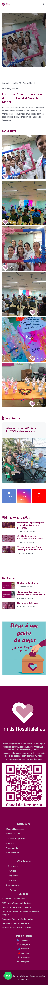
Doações (25, 961)
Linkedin (25, 948)
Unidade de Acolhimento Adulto (16, 928)
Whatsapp (25, 957)
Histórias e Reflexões (27, 603)
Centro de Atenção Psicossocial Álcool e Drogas (20, 913)
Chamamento (12, 885)
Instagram (25, 944)
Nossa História (13, 834)
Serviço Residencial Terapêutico (16, 923)
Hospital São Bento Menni (14, 899)
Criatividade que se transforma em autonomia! (30, 537)
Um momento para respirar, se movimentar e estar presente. (30, 525)
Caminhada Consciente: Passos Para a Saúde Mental (31, 593)
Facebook (25, 940)
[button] (43, 4)
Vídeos (12, 890)
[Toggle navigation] (38, 4)
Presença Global (13, 853)
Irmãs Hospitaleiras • (19, 976)
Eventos (12, 880)
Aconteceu (13, 866)
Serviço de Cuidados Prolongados (17, 919)
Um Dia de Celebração (28, 583)
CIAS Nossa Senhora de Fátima (16, 903)
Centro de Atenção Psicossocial (16, 907)
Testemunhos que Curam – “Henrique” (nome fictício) (30, 548)
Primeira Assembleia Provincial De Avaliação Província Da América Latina (22, 431)
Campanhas (12, 875)
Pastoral (10, 843)
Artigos (12, 871)
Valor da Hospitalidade (16, 838)
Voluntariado (12, 848)
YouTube (25, 953)
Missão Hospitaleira (15, 829)
